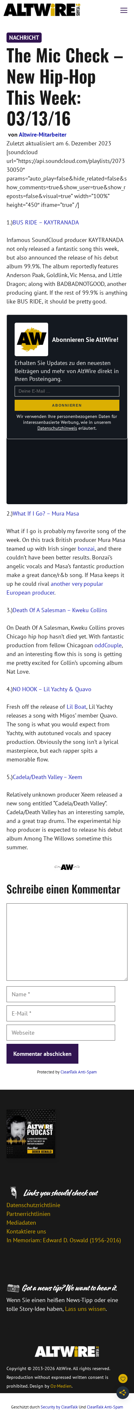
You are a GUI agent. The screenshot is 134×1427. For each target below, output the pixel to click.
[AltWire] (42, 10)
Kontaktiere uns (26, 1231)
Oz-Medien (61, 1386)
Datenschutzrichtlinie (33, 1205)
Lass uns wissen (85, 1309)
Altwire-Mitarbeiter (42, 134)
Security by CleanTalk (59, 1407)
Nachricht (24, 37)
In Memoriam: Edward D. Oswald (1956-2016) (64, 1240)
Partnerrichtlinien (28, 1214)
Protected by (67, 1072)
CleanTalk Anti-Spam (78, 1072)
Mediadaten (21, 1222)
